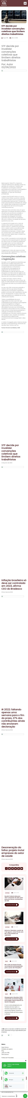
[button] (26, 1060)
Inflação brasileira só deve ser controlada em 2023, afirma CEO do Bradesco (13, 584)
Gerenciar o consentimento (8, 1096)
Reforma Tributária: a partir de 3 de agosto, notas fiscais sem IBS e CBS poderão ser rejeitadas (14, 933)
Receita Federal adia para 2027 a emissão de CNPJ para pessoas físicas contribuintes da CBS (14, 898)
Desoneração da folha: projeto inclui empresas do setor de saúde (12, 852)
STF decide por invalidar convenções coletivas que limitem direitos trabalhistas (10, 452)
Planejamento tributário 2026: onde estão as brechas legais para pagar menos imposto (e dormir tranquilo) (14, 999)
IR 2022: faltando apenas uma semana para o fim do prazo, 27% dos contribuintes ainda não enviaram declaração (13, 718)
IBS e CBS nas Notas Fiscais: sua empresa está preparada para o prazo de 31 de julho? (14, 966)
